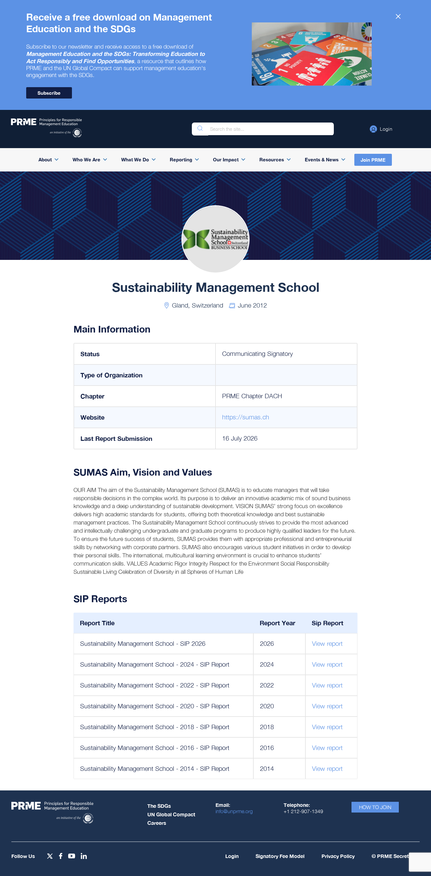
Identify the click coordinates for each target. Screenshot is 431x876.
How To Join (375, 807)
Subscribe (49, 93)
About (45, 159)
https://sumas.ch (245, 417)
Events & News (322, 159)
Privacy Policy (338, 856)
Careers (156, 823)
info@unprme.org (234, 811)
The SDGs (159, 806)
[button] (381, 129)
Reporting (181, 159)
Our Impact (226, 159)
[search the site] (200, 129)
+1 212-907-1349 (303, 811)
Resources (271, 159)
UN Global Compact (171, 814)
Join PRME (373, 160)
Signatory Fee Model (280, 856)
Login (232, 856)
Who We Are (86, 159)
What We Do (135, 159)
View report (327, 643)
